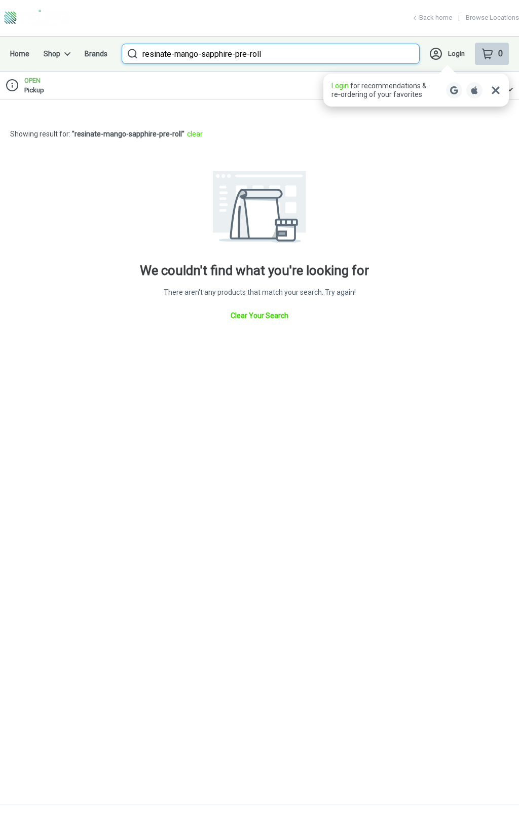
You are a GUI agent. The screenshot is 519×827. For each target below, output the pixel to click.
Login (456, 53)
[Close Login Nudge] (496, 90)
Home (19, 54)
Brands (96, 54)
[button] (416, 90)
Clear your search (259, 316)
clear (195, 134)
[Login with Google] (454, 90)
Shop (52, 54)
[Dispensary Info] (12, 85)
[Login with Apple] (474, 90)
